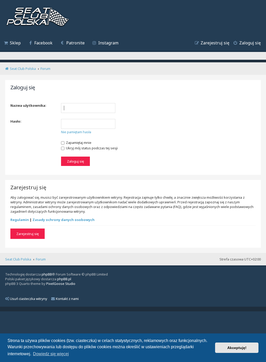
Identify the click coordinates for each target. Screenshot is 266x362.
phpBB (47, 274)
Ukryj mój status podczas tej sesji (91, 148)
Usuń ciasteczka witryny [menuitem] (28, 298)
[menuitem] (12, 43)
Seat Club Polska (18, 259)
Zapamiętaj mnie (78, 142)
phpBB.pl (64, 279)
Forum (41, 259)
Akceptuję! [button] (237, 348)
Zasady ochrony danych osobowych (63, 219)
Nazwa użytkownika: (28, 105)
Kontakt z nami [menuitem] (67, 298)
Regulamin (19, 219)
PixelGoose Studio (60, 283)
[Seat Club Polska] (37, 17)
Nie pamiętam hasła (76, 132)
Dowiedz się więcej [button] (51, 354)
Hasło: (15, 121)
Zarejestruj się (27, 233)
